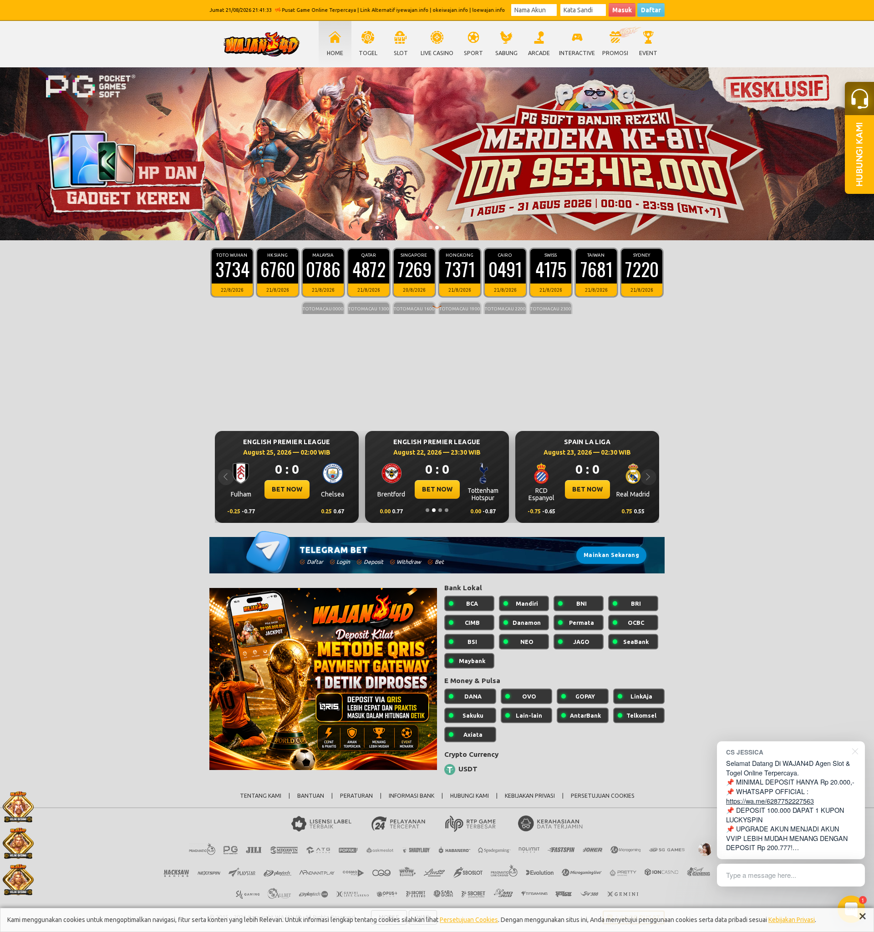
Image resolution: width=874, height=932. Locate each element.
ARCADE (539, 53)
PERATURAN (356, 796)
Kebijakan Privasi (791, 919)
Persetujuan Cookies (469, 919)
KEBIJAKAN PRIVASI (530, 796)
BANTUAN (310, 796)
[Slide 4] (446, 510)
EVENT (648, 53)
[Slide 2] (437, 227)
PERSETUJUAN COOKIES (603, 796)
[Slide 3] (443, 227)
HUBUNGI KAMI (469, 796)
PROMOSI (615, 53)
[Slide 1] (430, 227)
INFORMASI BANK (411, 796)
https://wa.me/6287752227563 (770, 800)
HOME (335, 53)
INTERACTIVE (577, 53)
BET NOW (287, 489)
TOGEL (368, 53)
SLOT (401, 53)
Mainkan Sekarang (611, 555)
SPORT (473, 53)
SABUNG (506, 53)
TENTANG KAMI (260, 796)
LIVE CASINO (437, 53)
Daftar (651, 10)
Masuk (622, 10)
